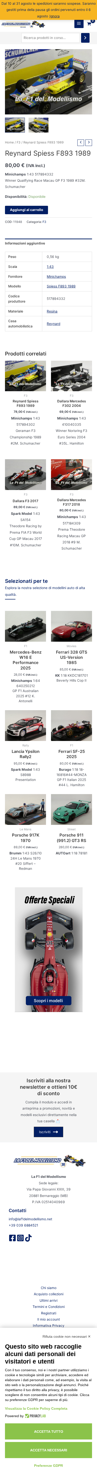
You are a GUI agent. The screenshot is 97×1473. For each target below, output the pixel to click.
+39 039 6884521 (23, 1225)
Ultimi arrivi (48, 1300)
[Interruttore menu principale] (79, 23)
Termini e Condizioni (49, 1307)
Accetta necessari (48, 1450)
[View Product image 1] (15, 125)
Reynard (53, 324)
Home (9, 142)
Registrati (48, 1313)
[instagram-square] (20, 1238)
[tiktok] (28, 1238)
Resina (52, 311)
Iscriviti (44, 1132)
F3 (18, 142)
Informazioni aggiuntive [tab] (25, 243)
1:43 (50, 267)
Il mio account (48, 1319)
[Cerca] (85, 38)
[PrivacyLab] (35, 1415)
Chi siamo (48, 1288)
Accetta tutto (48, 1432)
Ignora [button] (54, 16)
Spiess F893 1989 (61, 286)
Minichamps (56, 277)
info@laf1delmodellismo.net (30, 1219)
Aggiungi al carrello (26, 210)
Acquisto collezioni (48, 1294)
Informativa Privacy (48, 1326)
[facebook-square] (12, 1238)
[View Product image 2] (38, 125)
